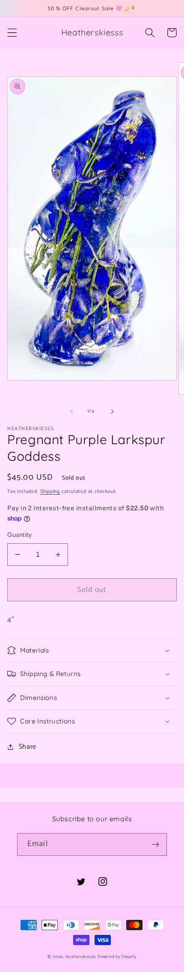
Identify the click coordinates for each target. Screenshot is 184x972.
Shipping (50, 491)
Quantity (19, 535)
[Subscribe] (155, 844)
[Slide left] (71, 411)
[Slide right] (112, 411)
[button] (12, 33)
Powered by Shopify (117, 956)
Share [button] (27, 746)
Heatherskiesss (80, 956)
